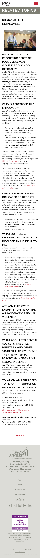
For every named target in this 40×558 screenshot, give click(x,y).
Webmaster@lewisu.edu (20, 469)
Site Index (34, 554)
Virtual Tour (20, 495)
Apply (20, 480)
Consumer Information (12, 550)
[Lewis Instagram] (20, 505)
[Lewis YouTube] (25, 505)
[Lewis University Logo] (6, 4)
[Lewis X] (15, 505)
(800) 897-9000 (28, 467)
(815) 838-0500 (12, 467)
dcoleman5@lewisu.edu (12, 412)
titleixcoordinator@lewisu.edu (15, 410)
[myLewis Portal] (20, 499)
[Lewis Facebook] (10, 505)
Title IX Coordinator (10, 161)
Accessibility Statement (27, 550)
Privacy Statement (20, 552)
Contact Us (20, 490)
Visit (20, 485)
